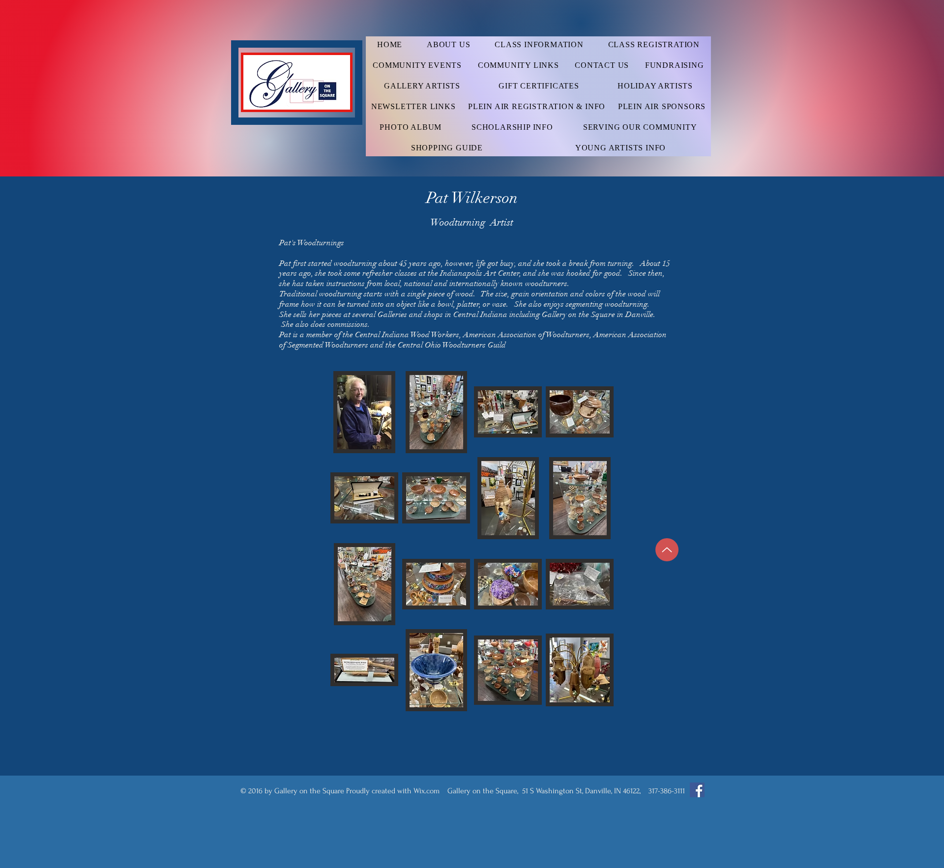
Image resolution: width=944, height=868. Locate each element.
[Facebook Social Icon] (697, 789)
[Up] (666, 549)
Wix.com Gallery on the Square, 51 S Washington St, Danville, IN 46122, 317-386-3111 (549, 790)
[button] (364, 412)
